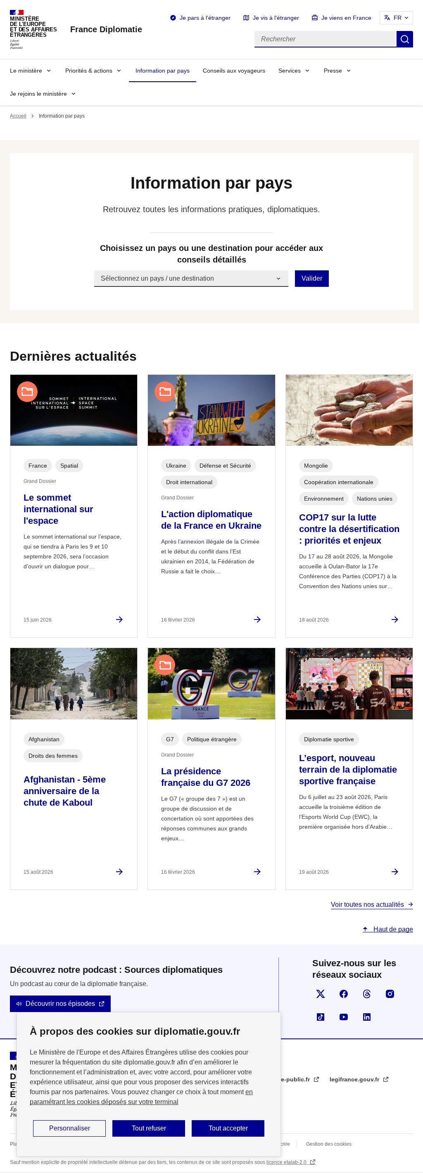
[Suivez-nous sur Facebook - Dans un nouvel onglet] (343, 994)
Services (289, 70)
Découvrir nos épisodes (60, 1003)
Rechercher (405, 39)
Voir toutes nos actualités (367, 904)
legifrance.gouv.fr (355, 1079)
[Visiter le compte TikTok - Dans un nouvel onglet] (320, 1017)
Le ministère (26, 70)
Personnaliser (69, 1128)
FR (398, 17)
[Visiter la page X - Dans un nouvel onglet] (320, 994)
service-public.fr (287, 1079)
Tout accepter (228, 1128)
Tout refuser (149, 1128)
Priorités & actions (88, 70)
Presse (333, 70)
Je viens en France (346, 17)
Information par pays (162, 70)
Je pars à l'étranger (205, 17)
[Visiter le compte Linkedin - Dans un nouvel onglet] (367, 1017)
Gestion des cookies (329, 1144)
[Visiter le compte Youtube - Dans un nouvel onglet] (343, 1017)
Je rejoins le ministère (38, 93)
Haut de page (392, 929)
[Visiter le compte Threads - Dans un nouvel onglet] (367, 994)
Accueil (18, 116)
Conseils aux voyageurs (234, 70)
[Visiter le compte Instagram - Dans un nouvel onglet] (390, 994)
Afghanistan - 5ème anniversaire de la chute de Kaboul (65, 791)
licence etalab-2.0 (287, 1162)
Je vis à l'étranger (276, 17)
